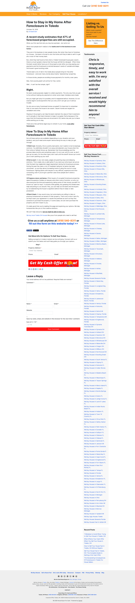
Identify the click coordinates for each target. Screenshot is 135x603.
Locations (82, 14)
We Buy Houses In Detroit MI (93, 311)
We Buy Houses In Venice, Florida (95, 303)
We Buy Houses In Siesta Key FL (94, 454)
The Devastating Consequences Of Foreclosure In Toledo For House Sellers (94, 560)
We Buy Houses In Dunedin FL (94, 429)
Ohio (71, 579)
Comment (30, 282)
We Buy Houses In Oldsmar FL (94, 435)
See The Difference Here (95, 42)
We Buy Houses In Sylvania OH (94, 329)
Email (56, 254)
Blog (103, 572)
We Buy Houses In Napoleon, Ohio (95, 192)
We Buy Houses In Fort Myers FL (95, 462)
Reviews (43, 14)
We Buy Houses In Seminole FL (94, 441)
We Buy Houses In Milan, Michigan (95, 241)
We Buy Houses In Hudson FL (93, 411)
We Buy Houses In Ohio (91, 497)
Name (28, 304)
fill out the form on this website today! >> (53, 223)
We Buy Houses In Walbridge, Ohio (95, 206)
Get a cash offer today (59, 572)
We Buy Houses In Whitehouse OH (95, 340)
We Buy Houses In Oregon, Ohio (94, 203)
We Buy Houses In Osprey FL (93, 362)
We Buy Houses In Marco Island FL (95, 385)
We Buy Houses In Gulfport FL (94, 432)
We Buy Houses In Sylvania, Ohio (95, 160)
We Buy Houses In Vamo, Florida (94, 291)
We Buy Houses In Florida (92, 473)
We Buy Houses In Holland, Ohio (94, 163)
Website (29, 310)
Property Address (34, 248)
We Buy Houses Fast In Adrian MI (95, 522)
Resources (71, 572)
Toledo (44, 582)
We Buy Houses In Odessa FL (93, 438)
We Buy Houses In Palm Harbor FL (95, 427)
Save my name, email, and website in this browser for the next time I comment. (53, 319)
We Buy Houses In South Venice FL (95, 359)
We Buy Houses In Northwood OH (95, 352)
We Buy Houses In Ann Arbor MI (94, 503)
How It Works (32, 14)
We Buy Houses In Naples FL (93, 388)
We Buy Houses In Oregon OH (94, 346)
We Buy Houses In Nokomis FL (94, 365)
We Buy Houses (35, 572)
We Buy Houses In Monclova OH (94, 338)
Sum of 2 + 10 (31, 322)
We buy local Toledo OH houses (36, 215)
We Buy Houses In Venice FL (93, 476)
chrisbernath (33, 31)
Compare (78, 572)
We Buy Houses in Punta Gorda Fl (95, 451)
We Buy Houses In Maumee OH (94, 506)
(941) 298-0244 (92, 594)
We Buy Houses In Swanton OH (94, 335)
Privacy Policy (90, 572)
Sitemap (97, 572)
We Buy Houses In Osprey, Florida (95, 314)
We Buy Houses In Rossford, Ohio (95, 166)
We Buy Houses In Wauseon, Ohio (95, 195)
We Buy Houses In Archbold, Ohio (95, 189)
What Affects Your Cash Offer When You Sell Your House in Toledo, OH (94, 541)
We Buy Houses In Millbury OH (94, 349)
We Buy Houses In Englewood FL (95, 460)
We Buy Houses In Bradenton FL (94, 479)
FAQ (83, 572)
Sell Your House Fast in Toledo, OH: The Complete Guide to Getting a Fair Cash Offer (94, 553)
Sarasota (71, 582)
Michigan (75, 579)
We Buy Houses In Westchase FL (95, 378)
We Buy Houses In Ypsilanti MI (94, 514)
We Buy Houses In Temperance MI (95, 317)
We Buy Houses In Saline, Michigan (95, 238)
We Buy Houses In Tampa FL (93, 470)
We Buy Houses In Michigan (93, 495)
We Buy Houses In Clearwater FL (95, 484)
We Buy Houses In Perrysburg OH (95, 500)
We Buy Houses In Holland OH (94, 332)
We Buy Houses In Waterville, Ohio (95, 174)
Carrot (80, 600)
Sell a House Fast (46, 572)
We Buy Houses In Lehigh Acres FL (95, 399)
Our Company (54, 14)
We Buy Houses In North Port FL (95, 492)
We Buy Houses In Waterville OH (94, 343)
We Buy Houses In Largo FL (93, 481)
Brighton (57, 582)
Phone (30, 254)
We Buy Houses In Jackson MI (94, 443)
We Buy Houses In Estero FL (93, 396)
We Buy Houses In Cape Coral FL (95, 457)
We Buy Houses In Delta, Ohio (94, 198)
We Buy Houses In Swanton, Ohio (95, 200)
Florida (79, 579)
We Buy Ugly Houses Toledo (93, 516)
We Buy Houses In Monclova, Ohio (95, 177)
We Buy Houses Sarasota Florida (94, 278)
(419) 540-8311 (100, 6)
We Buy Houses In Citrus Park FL (95, 419)
